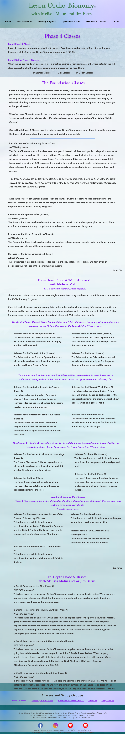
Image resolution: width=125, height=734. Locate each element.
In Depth (18, 130)
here (81, 67)
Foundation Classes (42, 72)
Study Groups (108, 701)
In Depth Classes (84, 72)
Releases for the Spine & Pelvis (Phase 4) (28, 214)
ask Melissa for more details (79, 315)
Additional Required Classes (71, 701)
